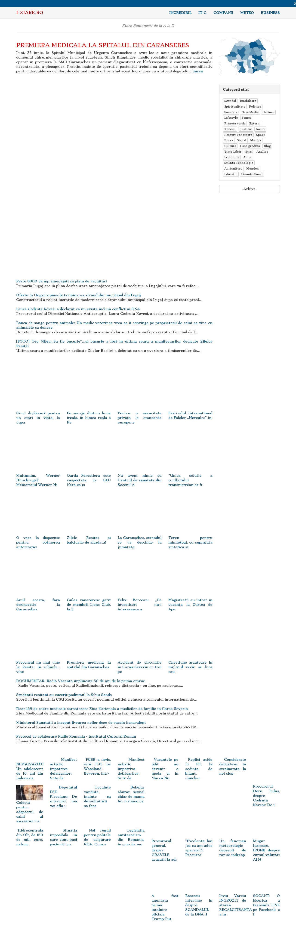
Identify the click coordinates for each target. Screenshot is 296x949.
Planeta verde (234, 123)
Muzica (255, 140)
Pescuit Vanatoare (238, 134)
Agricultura (233, 168)
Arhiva (249, 189)
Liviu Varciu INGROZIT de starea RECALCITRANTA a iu (235, 905)
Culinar (268, 112)
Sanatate (230, 112)
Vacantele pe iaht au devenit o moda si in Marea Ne (164, 768)
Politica (255, 106)
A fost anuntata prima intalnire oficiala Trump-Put (164, 907)
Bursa (228, 140)
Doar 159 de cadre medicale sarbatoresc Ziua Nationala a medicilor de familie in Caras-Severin (102, 709)
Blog (267, 146)
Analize (262, 151)
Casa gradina (250, 146)
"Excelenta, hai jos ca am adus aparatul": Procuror (198, 848)
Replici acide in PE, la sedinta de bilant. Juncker (198, 768)
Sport (260, 134)
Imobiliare (248, 100)
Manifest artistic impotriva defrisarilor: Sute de (63, 768)
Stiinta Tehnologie (238, 162)
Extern (254, 123)
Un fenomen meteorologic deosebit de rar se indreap (232, 848)
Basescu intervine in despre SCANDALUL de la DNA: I (198, 905)
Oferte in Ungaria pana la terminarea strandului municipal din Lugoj (78, 295)
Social (241, 140)
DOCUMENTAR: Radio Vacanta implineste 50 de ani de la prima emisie (80, 681)
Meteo (247, 13)
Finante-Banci (252, 174)
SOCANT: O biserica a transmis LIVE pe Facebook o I (266, 905)
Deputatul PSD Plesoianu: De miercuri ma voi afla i (63, 796)
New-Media (250, 112)
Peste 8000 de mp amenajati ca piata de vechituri (61, 281)
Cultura (230, 146)
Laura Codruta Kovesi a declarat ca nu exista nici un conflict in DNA (78, 309)
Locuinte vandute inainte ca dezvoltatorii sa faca (97, 796)
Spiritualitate (234, 106)
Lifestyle (231, 117)
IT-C (202, 13)
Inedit (260, 129)
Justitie (246, 129)
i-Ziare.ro (29, 12)
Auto (247, 157)
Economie (231, 157)
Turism (230, 129)
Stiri (249, 151)
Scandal (230, 100)
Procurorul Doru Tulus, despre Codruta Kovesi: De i (266, 795)
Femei (246, 117)
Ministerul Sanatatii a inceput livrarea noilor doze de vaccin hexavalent (81, 722)
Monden (252, 168)
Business (270, 13)
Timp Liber (232, 151)
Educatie (230, 174)
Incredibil (180, 13)
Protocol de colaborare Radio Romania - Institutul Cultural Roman (76, 736)
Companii (223, 13)
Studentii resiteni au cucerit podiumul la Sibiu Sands (64, 695)
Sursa (197, 71)
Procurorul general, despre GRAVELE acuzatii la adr (164, 850)
